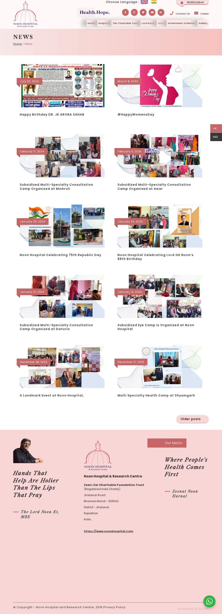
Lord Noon (148, 23)
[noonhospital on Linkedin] (161, 12)
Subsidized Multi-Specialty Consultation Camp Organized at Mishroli (56, 186)
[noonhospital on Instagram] (134, 12)
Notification (195, 2)
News (161, 23)
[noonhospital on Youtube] (152, 12)
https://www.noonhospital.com (108, 531)
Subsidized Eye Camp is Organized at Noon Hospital (156, 327)
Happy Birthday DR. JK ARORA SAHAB (52, 114)
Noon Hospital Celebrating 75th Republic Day (60, 255)
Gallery (203, 23)
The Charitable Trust (125, 23)
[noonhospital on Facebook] (125, 12)
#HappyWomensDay (136, 114)
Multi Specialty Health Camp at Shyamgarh (156, 395)
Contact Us (183, 13)
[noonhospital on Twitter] (143, 12)
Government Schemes (181, 23)
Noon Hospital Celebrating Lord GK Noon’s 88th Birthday (156, 257)
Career (204, 13)
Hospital (103, 23)
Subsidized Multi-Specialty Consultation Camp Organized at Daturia (56, 327)
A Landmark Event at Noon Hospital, (52, 395)
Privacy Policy (114, 607)
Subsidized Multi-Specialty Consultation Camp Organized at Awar (154, 186)
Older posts (191, 419)
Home (91, 23)
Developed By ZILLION (193, 609)
